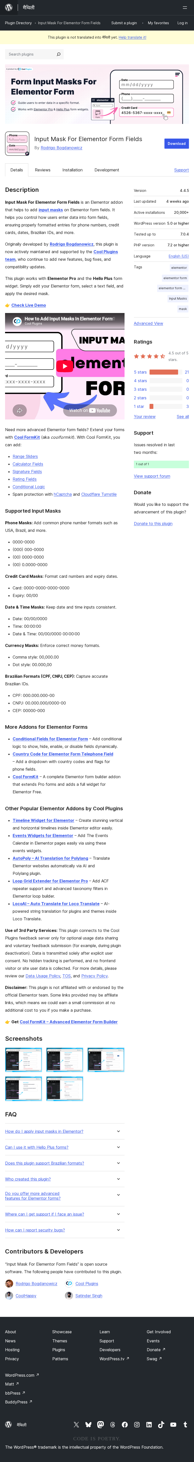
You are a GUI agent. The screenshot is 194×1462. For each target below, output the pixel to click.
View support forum (152, 476)
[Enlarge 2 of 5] (76, 1054)
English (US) (179, 256)
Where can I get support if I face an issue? (44, 1214)
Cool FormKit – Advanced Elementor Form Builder (69, 1021)
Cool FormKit (27, 437)
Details (16, 169)
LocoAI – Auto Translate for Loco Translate (56, 903)
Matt (12, 1384)
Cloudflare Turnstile (99, 494)
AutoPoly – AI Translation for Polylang (50, 858)
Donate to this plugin (153, 523)
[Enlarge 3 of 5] (117, 1054)
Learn (105, 1331)
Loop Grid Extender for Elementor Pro (50, 880)
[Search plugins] (59, 54)
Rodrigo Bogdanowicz (61, 147)
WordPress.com (22, 1375)
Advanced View (148, 323)
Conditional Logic (29, 486)
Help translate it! (132, 37)
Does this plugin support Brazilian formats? (44, 1163)
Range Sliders (25, 456)
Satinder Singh (89, 1295)
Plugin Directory (18, 23)
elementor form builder (173, 288)
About (10, 1331)
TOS (66, 975)
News (10, 1340)
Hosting (12, 1349)
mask (183, 309)
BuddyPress (19, 1401)
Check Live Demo (28, 305)
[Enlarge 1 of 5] (35, 1054)
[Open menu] (186, 7)
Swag (154, 1358)
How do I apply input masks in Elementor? (44, 1131)
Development (106, 169)
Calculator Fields (28, 463)
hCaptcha (63, 494)
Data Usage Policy (43, 975)
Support (181, 169)
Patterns (60, 1358)
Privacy (12, 1358)
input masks (51, 209)
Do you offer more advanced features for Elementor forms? (33, 1196)
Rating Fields (25, 479)
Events (153, 1340)
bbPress (15, 1393)
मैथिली (22, 1424)
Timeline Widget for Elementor (43, 820)
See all (183, 416)
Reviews (43, 169)
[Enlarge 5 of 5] (76, 1083)
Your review (145, 416)
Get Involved (159, 1331)
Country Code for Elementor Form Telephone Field (63, 753)
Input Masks (178, 298)
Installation (72, 169)
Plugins (58, 1349)
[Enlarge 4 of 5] (35, 1083)
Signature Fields (27, 471)
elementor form (175, 278)
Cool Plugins (87, 1283)
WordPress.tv (115, 1358)
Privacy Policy (94, 975)
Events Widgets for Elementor (43, 835)
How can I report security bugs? (35, 1230)
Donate (156, 1349)
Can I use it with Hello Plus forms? (36, 1147)
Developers (110, 1349)
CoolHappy (26, 1295)
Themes (59, 1340)
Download (177, 143)
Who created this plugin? (28, 1179)
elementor (179, 268)
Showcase (62, 1331)
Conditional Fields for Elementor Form (50, 738)
